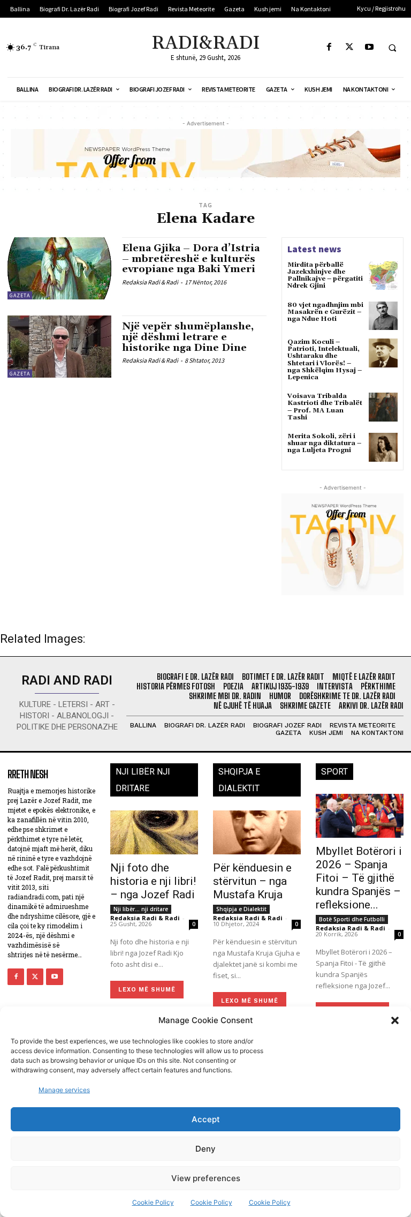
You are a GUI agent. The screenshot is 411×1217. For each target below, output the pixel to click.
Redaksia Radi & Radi (150, 282)
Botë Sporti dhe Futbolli (352, 919)
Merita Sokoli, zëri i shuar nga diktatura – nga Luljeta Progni (324, 443)
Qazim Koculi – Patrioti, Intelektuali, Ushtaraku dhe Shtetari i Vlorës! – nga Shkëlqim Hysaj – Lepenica (324, 359)
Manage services (64, 1090)
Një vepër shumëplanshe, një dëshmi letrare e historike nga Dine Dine (188, 337)
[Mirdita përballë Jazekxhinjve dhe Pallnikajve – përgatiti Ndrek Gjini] (383, 275)
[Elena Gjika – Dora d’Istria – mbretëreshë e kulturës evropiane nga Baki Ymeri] (59, 268)
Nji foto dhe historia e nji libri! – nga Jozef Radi (153, 881)
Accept (206, 1119)
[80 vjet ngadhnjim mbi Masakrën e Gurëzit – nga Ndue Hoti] (383, 316)
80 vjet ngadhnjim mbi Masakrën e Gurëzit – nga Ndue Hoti (325, 312)
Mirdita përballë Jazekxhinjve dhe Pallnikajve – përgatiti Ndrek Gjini (325, 275)
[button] (395, 1020)
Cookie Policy (153, 1202)
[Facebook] (329, 47)
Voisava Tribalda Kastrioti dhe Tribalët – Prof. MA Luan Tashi (324, 407)
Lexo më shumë (147, 989)
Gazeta (20, 295)
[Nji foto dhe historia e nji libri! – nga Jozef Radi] (154, 832)
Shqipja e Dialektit (241, 909)
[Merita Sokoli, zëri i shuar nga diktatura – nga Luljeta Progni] (383, 447)
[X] (349, 47)
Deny (205, 1149)
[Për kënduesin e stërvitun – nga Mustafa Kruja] (257, 832)
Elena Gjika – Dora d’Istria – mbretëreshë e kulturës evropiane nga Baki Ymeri (191, 259)
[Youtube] (369, 47)
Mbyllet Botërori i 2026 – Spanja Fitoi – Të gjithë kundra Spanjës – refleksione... (359, 878)
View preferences (205, 1178)
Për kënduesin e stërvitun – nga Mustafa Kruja (252, 881)
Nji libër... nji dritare (140, 909)
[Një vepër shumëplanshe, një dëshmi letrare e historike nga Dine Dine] (59, 346)
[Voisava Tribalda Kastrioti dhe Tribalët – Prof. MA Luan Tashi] (383, 407)
